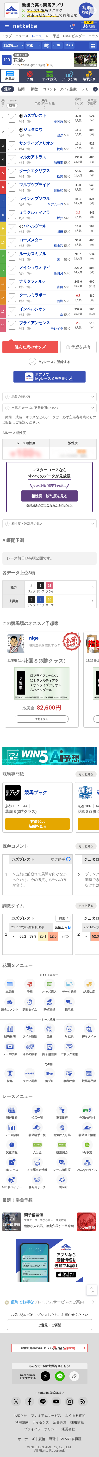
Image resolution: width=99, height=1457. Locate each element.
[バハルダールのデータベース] (29, 231)
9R (58, 45)
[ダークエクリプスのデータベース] (29, 176)
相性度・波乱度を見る (49, 496)
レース (37, 36)
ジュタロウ (33, 129)
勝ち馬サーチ (37, 1187)
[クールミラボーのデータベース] (29, 300)
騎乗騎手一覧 (37, 1134)
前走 (62, 918)
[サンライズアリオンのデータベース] (29, 148)
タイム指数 (68, 89)
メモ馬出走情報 (37, 1169)
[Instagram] (69, 1401)
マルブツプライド (34, 184)
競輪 (90, 25)
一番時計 (62, 1187)
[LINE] (43, 1401)
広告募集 (60, 1422)
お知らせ (20, 1415)
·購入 (49, 79)
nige (34, 638)
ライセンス (40, 1422)
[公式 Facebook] (29, 1401)
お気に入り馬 (62, 1134)
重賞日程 (62, 1117)
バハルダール (34, 226)
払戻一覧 (37, 1117)
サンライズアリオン (36, 143)
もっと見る (86, 774)
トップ (7, 36)
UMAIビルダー (74, 36)
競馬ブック (36, 792)
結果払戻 (89, 79)
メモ (85, 89)
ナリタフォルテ (32, 281)
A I (47, 36)
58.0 (62, 121)
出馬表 (10, 79)
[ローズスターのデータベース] (29, 245)
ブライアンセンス (34, 323)
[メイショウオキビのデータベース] (29, 273)
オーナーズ (26, 1439)
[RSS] (83, 1401)
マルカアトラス (32, 157)
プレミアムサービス (46, 1415)
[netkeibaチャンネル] (56, 1401)
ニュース (22, 36)
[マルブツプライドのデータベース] (29, 190)
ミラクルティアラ (34, 212)
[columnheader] (3, 103)
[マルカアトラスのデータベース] (29, 162)
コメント (49, 89)
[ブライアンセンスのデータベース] (29, 328)
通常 (7, 89)
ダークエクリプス (34, 170)
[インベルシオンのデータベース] (29, 314)
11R (68, 45)
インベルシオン (32, 309)
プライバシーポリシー (41, 1429)
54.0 (63, 218)
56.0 (62, 246)
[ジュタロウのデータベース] (29, 134)
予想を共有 (81, 347)
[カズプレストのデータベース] (29, 121)
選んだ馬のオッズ (30, 347)
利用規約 (22, 1422)
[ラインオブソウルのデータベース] (29, 204)
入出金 (37, 1152)
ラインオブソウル (34, 198)
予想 (56, 36)
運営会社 (68, 1429)
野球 (52, 1439)
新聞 (21, 89)
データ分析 (69, 79)
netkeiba (25, 26)
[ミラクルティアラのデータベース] (29, 217)
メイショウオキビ (34, 267)
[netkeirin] (49, 1348)
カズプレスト (34, 115)
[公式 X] (16, 1401)
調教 (34, 89)
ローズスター (30, 240)
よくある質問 (75, 1415)
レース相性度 (62, 1169)
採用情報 (77, 1422)
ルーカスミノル (32, 253)
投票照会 (62, 1152)
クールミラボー (32, 295)
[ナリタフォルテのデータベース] (29, 286)
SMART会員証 (70, 1439)
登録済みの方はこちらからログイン (49, 505)
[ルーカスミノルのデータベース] (29, 259)
